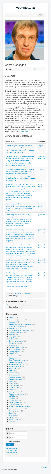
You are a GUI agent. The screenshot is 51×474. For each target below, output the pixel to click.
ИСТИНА (14, 396)
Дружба (14, 345)
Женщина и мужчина (18, 326)
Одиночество (15, 404)
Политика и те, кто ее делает (21, 330)
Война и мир (15, 356)
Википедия (24, 131)
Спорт (13, 390)
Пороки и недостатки (18, 394)
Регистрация (11, 448)
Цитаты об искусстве (41, 157)
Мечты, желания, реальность (21, 406)
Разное (40, 169)
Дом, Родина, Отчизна (19, 360)
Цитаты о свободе (17, 362)
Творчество (15, 328)
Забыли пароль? (12, 452)
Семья (13, 421)
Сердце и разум (16, 351)
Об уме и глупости (17, 341)
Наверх (46, 467)
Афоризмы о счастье (18, 364)
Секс (12, 413)
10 (35, 69)
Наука (12, 381)
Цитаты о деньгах (17, 379)
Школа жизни (16, 375)
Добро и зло (15, 343)
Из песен (14, 322)
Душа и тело (15, 419)
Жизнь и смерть (17, 349)
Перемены (14, 358)
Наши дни (14, 368)
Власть (13, 354)
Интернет (14, 415)
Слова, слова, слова (18, 347)
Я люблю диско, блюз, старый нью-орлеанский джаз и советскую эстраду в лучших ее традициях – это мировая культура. (20, 207)
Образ (13, 417)
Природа (13, 398)
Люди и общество (40, 146)
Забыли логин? (11, 450)
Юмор (13, 370)
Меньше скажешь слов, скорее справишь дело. (24, 305)
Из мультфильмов (17, 332)
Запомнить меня (14, 441)
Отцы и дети (15, 400)
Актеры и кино (16, 411)
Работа (13, 339)
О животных (15, 387)
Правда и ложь (16, 392)
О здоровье (15, 337)
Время (13, 334)
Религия (14, 373)
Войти (10, 444)
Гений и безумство (17, 402)
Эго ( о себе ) (39, 185)
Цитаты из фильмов (18, 320)
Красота (13, 383)
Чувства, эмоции (17, 377)
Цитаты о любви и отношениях (22, 324)
